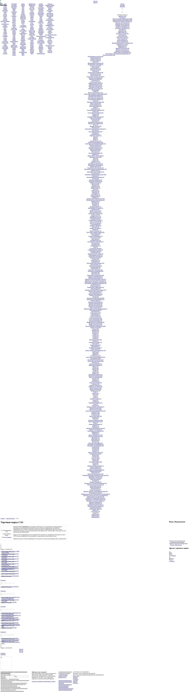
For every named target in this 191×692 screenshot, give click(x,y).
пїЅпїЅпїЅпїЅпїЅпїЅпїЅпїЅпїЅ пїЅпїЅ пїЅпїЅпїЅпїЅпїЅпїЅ (65, 689)
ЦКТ (50, 49)
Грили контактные (122, 37)
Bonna (5, 25)
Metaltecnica (23, 48)
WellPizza (41, 29)
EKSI (14, 14)
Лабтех (41, 51)
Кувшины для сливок (95, 347)
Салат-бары (95, 90)
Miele (23, 53)
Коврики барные (95, 345)
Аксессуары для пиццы (95, 213)
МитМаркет (50, 6)
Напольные (95, 272)
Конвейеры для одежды (95, 476)
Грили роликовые (122, 40)
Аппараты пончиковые (122, 27)
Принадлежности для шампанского (95, 350)
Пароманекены (95, 488)
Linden (23, 32)
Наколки (96, 368)
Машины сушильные (95, 503)
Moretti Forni (32, 5)
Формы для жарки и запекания (95, 406)
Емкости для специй (95, 429)
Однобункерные (95, 286)
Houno (14, 52)
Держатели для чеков (95, 342)
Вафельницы (122, 32)
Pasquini (32, 14)
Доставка (3, 653)
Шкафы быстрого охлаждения (95, 322)
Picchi (32, 18)
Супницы (95, 449)
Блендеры (122, 29)
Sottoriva (32, 49)
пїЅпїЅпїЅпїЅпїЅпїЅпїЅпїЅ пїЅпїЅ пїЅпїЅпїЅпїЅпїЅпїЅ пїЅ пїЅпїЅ (65, 682)
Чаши (95, 353)
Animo (5, 12)
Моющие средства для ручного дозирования (95, 495)
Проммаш (49, 24)
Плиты (95, 159)
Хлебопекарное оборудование (95, 198)
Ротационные (95, 260)
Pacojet (32, 12)
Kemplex (23, 14)
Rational (32, 28)
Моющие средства (95, 126)
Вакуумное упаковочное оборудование (95, 169)
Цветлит (50, 47)
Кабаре (41, 45)
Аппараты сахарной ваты (122, 28)
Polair (32, 20)
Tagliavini (41, 5)
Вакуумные (95, 239)
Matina (23, 41)
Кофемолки (122, 47)
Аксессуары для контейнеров (95, 470)
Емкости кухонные (95, 385)
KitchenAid (23, 18)
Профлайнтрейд (50, 25)
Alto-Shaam (5, 10)
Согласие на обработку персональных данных (43, 681)
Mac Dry (23, 34)
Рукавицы (95, 205)
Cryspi (5, 52)
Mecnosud (23, 42)
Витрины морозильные (95, 303)
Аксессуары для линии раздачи (95, 76)
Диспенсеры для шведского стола (95, 428)
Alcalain (5, 8)
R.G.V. (32, 25)
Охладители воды (95, 74)
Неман (50, 8)
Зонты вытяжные (95, 104)
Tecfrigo (41, 6)
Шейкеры (95, 354)
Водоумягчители (95, 69)
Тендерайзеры (95, 194)
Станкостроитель (50, 37)
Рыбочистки (95, 190)
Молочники (95, 439)
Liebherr (23, 29)
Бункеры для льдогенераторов (95, 299)
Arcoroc (5, 14)
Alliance (5, 9)
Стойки (95, 91)
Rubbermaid (32, 34)
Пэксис (50, 26)
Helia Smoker (14, 47)
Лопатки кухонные (95, 389)
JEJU (23, 9)
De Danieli (14, 4)
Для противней (95, 233)
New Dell (32, 8)
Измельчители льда (122, 44)
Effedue (14, 13)
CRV (5, 51)
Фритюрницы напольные (95, 163)
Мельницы (95, 202)
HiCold (14, 49)
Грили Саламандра (122, 41)
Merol (23, 45)
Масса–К (50, 4)
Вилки (95, 463)
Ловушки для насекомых (95, 123)
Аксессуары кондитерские (95, 361)
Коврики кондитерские (95, 365)
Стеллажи (95, 480)
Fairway (14, 22)
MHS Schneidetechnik (23, 51)
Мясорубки (96, 184)
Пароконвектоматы (95, 157)
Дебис (40, 44)
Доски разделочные (95, 382)
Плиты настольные (109, 55)
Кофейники (95, 432)
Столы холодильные (95, 319)
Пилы (95, 189)
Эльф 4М (50, 51)
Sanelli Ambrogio (32, 38)
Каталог (21, 649)
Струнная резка (95, 267)
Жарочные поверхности (95, 147)
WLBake (41, 33)
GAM (14, 34)
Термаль (50, 40)
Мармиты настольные (122, 48)
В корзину (3, 580)
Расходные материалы (95, 131)
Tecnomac (40, 12)
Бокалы (96, 329)
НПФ (49, 12)
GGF (14, 36)
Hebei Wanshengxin (14, 45)
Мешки (95, 366)
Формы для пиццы (95, 231)
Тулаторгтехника (50, 45)
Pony (32, 22)
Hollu (14, 51)
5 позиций (171, 561)
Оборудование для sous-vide (95, 155)
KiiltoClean (23, 17)
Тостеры (95, 61)
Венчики (95, 378)
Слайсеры (95, 192)
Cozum (5, 49)
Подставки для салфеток (95, 443)
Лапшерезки (95, 209)
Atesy (5, 17)
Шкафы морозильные (95, 323)
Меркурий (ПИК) (49, 5)
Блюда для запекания (95, 377)
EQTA (14, 17)
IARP (14, 53)
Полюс (50, 21)
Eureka (14, 20)
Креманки (95, 330)
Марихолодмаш (41, 53)
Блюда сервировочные (95, 421)
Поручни (95, 130)
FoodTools (14, 28)
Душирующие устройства (95, 72)
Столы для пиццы (95, 317)
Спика (49, 36)
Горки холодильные (95, 307)
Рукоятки (95, 133)
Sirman (32, 47)
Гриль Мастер (40, 41)
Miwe (23, 55)
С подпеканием (95, 224)
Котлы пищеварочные (95, 153)
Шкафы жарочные (95, 166)
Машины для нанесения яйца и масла (95, 279)
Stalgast (32, 51)
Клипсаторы (96, 173)
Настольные (95, 274)
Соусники (95, 448)
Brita (5, 30)
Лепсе (40, 52)
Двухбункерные (95, 284)
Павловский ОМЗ (50, 16)
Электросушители (95, 141)
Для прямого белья (95, 507)
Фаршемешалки (95, 196)
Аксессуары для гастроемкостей (95, 357)
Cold (5, 44)
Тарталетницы (95, 288)
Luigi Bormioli (22, 33)
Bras (5, 28)
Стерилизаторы (95, 134)
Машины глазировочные (95, 276)
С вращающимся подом (95, 220)
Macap (23, 36)
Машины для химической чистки (95, 498)
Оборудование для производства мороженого (117, 53)
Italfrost (23, 5)
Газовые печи (95, 214)
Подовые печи (95, 219)
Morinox (32, 6)
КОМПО (41, 48)
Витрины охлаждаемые (95, 78)
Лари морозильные (95, 310)
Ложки (95, 464)
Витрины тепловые (122, 33)
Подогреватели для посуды (95, 56)
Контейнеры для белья (95, 478)
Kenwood (23, 16)
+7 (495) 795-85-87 (63, 674)
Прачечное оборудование (95, 474)
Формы (95, 229)
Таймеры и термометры (95, 402)
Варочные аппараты (95, 145)
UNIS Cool (41, 22)
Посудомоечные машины (95, 98)
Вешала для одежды (95, 295)
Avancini (5, 20)
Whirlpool (40, 30)
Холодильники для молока (95, 64)
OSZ (32, 10)
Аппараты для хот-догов (122, 24)
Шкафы (95, 115)
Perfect (32, 17)
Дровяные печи (95, 216)
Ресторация (50, 28)
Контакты (3, 654)
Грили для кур (122, 36)
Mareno (23, 38)
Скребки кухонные (95, 398)
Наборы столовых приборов (96, 466)
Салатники (95, 457)
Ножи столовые (95, 467)
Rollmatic (32, 33)
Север (49, 30)
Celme (5, 40)
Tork (41, 17)
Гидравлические (95, 240)
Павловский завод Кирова (49, 14)
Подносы (95, 441)
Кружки (95, 331)
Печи (95, 158)
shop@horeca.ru (95, 517)
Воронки (95, 380)
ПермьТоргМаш (50, 20)
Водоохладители (95, 68)
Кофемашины (122, 45)
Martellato (23, 40)
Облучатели (95, 127)
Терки (95, 404)
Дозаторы (95, 71)
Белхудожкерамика (41, 36)
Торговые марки (10, 518)
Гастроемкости (95, 358)
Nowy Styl (32, 9)
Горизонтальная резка (95, 265)
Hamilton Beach (14, 41)
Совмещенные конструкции (95, 504)
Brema (5, 29)
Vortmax (41, 28)
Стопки (95, 337)
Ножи (95, 419)
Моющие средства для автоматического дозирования (95, 494)
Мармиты (95, 154)
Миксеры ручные (95, 182)
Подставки (95, 393)
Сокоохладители (96, 59)
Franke (14, 30)
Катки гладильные (95, 487)
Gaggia (14, 33)
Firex (14, 26)
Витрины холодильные (95, 306)
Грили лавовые (122, 39)
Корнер (41, 49)
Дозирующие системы (95, 492)
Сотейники (96, 415)
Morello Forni (32, 4)
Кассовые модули (95, 82)
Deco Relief (14, 6)
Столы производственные (95, 112)
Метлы (95, 125)
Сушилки (95, 401)
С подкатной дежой (95, 248)
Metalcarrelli (23, 47)
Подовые (95, 259)
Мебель (96, 510)
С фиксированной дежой (95, 249)
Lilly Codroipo (22, 30)
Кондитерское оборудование (95, 263)
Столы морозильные (95, 318)
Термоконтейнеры (95, 471)
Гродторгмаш (41, 42)
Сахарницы (95, 447)
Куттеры (95, 178)
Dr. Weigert (14, 12)
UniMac (41, 21)
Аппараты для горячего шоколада (122, 21)
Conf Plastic (5, 47)
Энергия (50, 52)
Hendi (14, 48)
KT (23, 24)
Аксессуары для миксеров (95, 271)
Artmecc (5, 16)
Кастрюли (96, 412)
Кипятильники (95, 150)
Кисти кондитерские (95, 363)
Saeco (32, 36)
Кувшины (95, 333)
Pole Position (32, 21)
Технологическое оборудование (122, 18)
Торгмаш (50, 42)
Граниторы (122, 35)
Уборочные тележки (95, 135)
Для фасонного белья (95, 508)
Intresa (23, 4)
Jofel (23, 10)
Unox (41, 24)
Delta (14, 10)
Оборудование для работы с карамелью (95, 282)
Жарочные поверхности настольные (122, 43)
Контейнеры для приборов (95, 431)
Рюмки (95, 334)
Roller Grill (32, 32)
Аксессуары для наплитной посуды (95, 410)
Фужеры (95, 338)
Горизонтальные (95, 245)
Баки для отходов (95, 118)
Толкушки (95, 405)
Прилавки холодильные (95, 88)
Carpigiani (5, 36)
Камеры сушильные (95, 149)
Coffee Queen (5, 42)
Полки (95, 107)
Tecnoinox (40, 10)
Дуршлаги (95, 384)
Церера (50, 48)
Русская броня (49, 29)
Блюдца (95, 455)
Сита (95, 396)
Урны (95, 137)
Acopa (5, 6)
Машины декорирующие (95, 278)
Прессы (95, 394)
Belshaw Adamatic (5, 21)
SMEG (32, 48)
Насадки (95, 185)
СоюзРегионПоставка (51, 34)
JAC (23, 8)
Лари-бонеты (95, 311)
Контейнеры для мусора (95, 122)
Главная (3, 518)
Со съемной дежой (95, 251)
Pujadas (32, 24)
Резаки (95, 370)
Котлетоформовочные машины (95, 177)
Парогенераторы (95, 479)
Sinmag (32, 45)
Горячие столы (95, 170)
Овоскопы (95, 204)
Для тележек (96, 235)
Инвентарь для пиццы (95, 386)
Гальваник (41, 40)
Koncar (23, 22)
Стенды (95, 111)
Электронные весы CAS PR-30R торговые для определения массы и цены (11, 642)
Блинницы (122, 31)
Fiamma (14, 25)
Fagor (14, 21)
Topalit (41, 16)
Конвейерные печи (95, 217)
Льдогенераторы (95, 312)
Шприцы (95, 197)
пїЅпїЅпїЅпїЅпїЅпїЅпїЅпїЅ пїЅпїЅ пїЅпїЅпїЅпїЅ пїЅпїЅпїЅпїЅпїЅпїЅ (65, 686)
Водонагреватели (95, 146)
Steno (32, 53)
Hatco (14, 42)
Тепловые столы (95, 162)
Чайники (95, 451)
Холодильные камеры (95, 321)
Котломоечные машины (95, 95)
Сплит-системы (95, 315)
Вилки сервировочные (95, 424)
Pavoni (32, 16)
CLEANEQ (5, 41)
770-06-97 (95, 516)
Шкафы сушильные (95, 210)
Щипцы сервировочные (95, 452)
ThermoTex (41, 14)
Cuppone (5, 53)
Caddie (5, 32)
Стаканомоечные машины (95, 99)
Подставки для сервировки (96, 444)
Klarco (23, 20)
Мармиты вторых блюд (95, 83)
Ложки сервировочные (96, 435)
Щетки (95, 139)
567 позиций (172, 555)
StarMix (32, 52)
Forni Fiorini (14, 29)
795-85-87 (95, 514)
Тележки (95, 114)
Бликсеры (95, 176)
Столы (95, 100)
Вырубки (95, 362)
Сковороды (95, 161)
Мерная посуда (95, 390)
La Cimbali (23, 25)
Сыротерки (95, 193)
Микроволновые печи (122, 49)
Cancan (5, 34)
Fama (14, 24)
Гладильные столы (95, 486)
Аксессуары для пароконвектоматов (95, 143)
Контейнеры (96, 346)
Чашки (95, 460)
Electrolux (14, 16)
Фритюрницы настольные (95, 63)
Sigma (31, 44)
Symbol (41, 4)
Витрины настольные (95, 304)
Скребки (95, 372)
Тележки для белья (95, 482)
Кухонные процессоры (95, 181)
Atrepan (5, 18)
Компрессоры (95, 201)
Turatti (40, 20)
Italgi (23, 6)
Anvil (5, 13)
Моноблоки (95, 314)
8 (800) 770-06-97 (62, 676)
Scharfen (32, 42)
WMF (40, 34)
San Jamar (32, 37)
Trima (41, 18)
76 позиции (8, 537)
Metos (23, 49)
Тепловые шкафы (95, 60)
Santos (31, 40)
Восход (41, 38)
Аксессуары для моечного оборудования (95, 94)
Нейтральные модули (95, 84)
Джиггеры (95, 343)
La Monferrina (23, 26)
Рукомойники (95, 108)
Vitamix (41, 25)
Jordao (23, 12)
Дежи (95, 247)
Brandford (5, 26)
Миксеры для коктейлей (122, 51)
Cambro (5, 33)
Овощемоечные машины (95, 96)
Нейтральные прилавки (95, 86)
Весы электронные (95, 292)
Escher (14, 18)
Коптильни (95, 151)
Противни (95, 227)
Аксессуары (95, 67)
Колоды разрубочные (95, 106)
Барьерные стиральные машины (96, 500)
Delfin (14, 9)
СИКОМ (50, 32)
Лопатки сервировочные (95, 436)
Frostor (14, 32)
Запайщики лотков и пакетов (95, 172)
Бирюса (41, 37)
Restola (32, 29)
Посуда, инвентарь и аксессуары (95, 326)
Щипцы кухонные (95, 408)
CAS (5, 37)
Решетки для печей (95, 228)
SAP (32, 41)
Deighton (14, 8)
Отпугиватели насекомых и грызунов (95, 129)
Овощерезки (95, 186)
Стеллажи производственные (95, 110)
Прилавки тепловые (95, 87)
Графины (95, 425)
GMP (14, 37)
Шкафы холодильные (95, 325)
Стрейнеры (95, 351)
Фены (95, 138)
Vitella (40, 26)
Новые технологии (50, 10)
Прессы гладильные (95, 490)
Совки (95, 400)
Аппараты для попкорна (122, 22)
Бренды (21, 650)
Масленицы (95, 437)
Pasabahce (31, 13)
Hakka (14, 38)
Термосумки (95, 472)
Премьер (50, 22)
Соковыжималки (95, 57)
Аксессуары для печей (95, 256)
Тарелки (95, 459)
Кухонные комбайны (95, 180)
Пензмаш (50, 18)
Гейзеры (95, 341)
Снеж (49, 33)
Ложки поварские (95, 388)
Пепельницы (95, 440)
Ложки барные (95, 349)
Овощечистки (95, 188)
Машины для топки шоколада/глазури (95, 280)
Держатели (95, 417)
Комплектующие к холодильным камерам (95, 308)
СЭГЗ (49, 38)
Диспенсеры (96, 80)
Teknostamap (41, 13)
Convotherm (5, 48)
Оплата (21, 652)
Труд (50, 44)
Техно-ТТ (49, 41)
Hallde (14, 40)
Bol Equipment (5, 24)
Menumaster (23, 44)
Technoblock (41, 8)
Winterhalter (41, 32)
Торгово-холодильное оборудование (95, 290)
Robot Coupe (32, 30)
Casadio (5, 38)
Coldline (5, 45)
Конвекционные (95, 257)
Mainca (23, 37)
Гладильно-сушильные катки (95, 484)
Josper (22, 13)
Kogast (23, 21)
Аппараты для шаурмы (122, 25)
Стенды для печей (95, 221)
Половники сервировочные (95, 445)
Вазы (95, 423)
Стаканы (95, 335)
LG (23, 28)
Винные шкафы (95, 300)
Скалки (95, 397)
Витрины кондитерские (95, 302)
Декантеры (95, 427)
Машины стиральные (95, 502)
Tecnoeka (41, 9)
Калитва (41, 47)
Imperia (14, 55)
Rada (32, 26)
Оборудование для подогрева (122, 52)
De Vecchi (14, 5)
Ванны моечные (95, 103)
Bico (5, 22)
